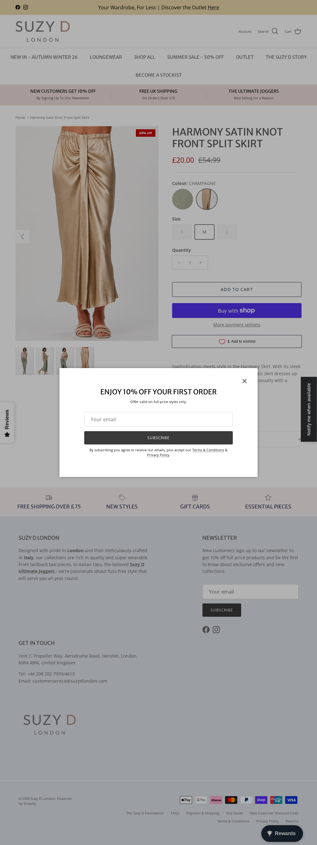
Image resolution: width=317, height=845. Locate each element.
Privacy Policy (158, 455)
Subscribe (158, 437)
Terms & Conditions (208, 450)
